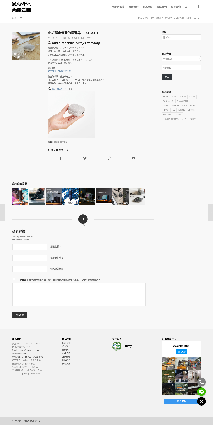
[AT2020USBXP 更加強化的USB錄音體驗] (20, 196)
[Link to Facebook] (198, 7)
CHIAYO (166, 106)
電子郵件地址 (57, 257)
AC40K (165, 97)
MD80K (193, 106)
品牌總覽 (66, 357)
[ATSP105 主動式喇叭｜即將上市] (104, 196)
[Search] (186, 7)
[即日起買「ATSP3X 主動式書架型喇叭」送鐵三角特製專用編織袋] (54, 196)
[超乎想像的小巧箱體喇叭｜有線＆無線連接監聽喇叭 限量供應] (87, 196)
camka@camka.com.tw (28, 350)
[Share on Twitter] (85, 158)
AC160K (183, 97)
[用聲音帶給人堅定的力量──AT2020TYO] (70, 196)
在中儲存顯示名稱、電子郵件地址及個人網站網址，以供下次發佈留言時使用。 (59, 280)
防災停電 (193, 119)
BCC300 (192, 97)
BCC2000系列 (168, 101)
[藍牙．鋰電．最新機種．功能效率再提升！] (210, 212)
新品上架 (75, 38)
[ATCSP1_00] (26, 46)
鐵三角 (184, 119)
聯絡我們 (66, 360)
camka (89, 38)
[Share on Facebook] (60, 158)
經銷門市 (66, 350)
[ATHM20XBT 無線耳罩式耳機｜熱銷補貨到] (37, 196)
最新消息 (17, 18)
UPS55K (191, 110)
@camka (23, 353)
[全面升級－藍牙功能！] (2, 212)
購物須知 (66, 363)
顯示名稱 (55, 246)
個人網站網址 (56, 268)
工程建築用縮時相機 (171, 119)
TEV (173, 110)
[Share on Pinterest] (109, 158)
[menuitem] (118, 7)
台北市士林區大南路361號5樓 (30, 357)
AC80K (174, 97)
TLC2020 (181, 110)
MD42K (184, 106)
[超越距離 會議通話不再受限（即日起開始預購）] (137, 196)
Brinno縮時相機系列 (184, 101)
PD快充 (166, 110)
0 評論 (63, 38)
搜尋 (167, 77)
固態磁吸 (178, 114)
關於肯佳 (66, 343)
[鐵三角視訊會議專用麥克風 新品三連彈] (120, 196)
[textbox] (181, 58)
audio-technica (60, 142)
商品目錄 (66, 353)
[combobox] (181, 58)
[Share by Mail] (133, 158)
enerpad (175, 106)
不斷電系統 (167, 114)
